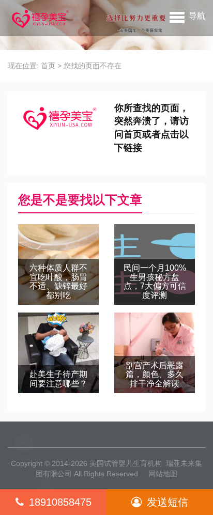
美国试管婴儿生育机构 (125, 463)
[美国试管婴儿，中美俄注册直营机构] (39, 18)
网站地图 (162, 474)
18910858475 (60, 502)
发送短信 (167, 502)
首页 (48, 65)
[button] (187, 15)
